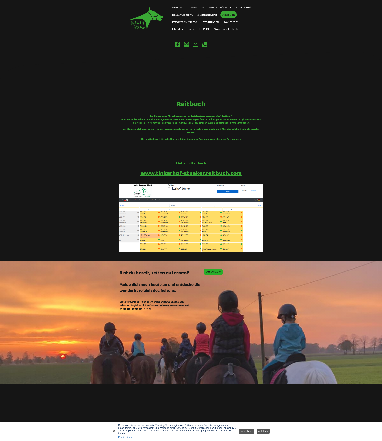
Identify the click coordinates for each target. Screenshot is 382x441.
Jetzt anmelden (213, 271)
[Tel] (204, 44)
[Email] (195, 44)
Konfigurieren (125, 437)
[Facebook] (177, 44)
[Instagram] (186, 44)
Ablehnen (263, 431)
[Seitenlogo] (144, 18)
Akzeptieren (246, 431)
